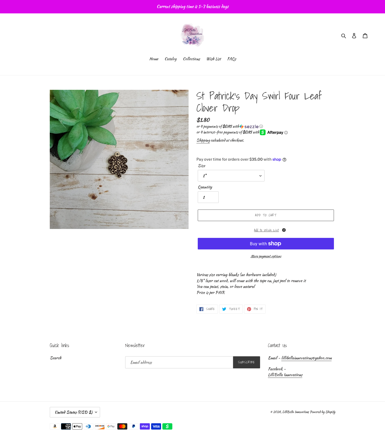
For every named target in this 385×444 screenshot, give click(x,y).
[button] (229, 126)
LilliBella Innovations (285, 375)
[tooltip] (284, 230)
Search (55, 358)
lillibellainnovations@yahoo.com (306, 358)
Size (201, 166)
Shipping (203, 140)
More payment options (266, 256)
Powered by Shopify (322, 412)
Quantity (205, 187)
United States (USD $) (73, 412)
